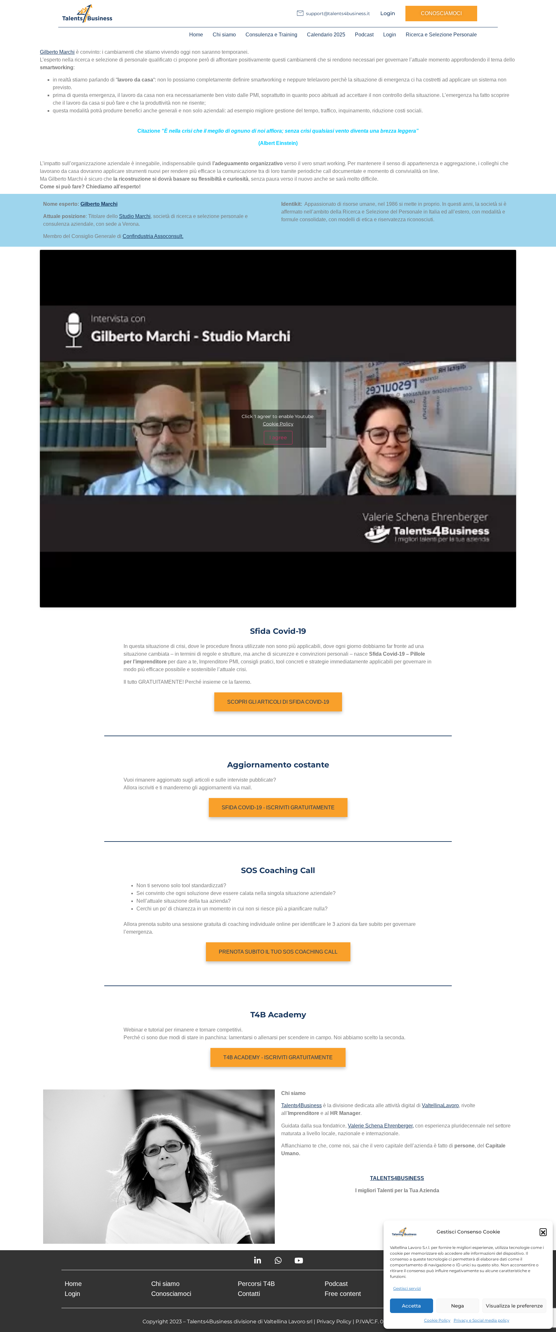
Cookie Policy (437, 1320)
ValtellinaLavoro (440, 1105)
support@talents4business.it (338, 13)
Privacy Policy (334, 1321)
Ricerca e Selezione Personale (441, 34)
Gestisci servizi (407, 1288)
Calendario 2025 (326, 34)
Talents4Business (301, 1105)
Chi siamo (224, 34)
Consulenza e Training (271, 34)
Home (196, 34)
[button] (543, 1232)
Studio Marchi (135, 216)
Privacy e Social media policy (481, 1320)
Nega (457, 1306)
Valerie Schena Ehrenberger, (381, 1125)
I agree (278, 437)
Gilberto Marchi (57, 52)
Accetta (411, 1306)
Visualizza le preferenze (514, 1306)
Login (387, 13)
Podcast (364, 34)
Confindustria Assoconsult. (153, 236)
